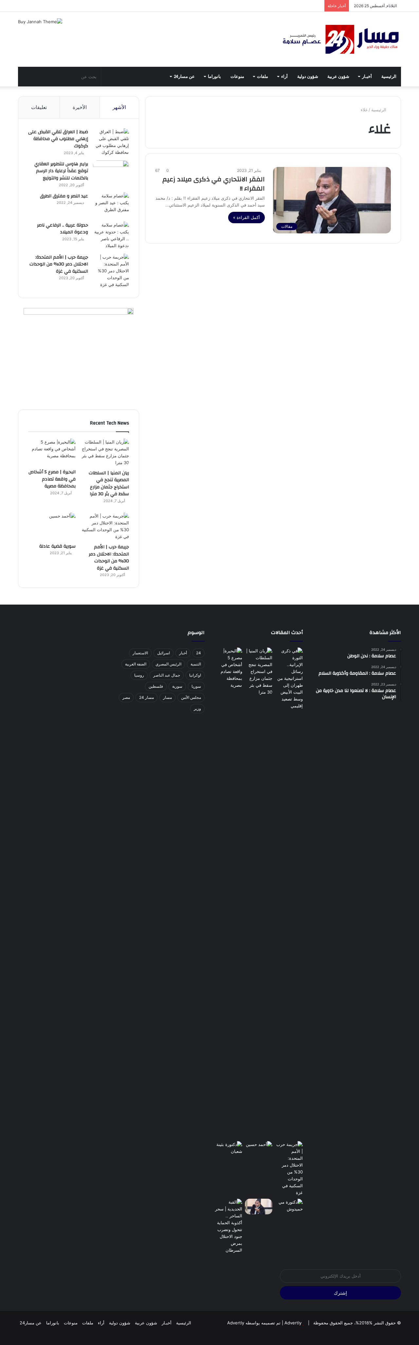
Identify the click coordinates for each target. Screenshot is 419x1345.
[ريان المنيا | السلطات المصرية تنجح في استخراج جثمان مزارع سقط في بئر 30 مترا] (105, 452)
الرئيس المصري (168, 664)
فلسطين (156, 686)
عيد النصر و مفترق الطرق (64, 196)
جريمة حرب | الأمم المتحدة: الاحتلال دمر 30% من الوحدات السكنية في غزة (58, 264)
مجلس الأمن (191, 697)
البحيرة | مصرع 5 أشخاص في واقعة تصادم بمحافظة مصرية (52, 479)
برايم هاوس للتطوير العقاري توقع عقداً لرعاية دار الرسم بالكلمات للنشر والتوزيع (61, 171)
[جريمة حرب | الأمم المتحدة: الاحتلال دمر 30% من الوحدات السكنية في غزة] (111, 271)
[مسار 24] (340, 39)
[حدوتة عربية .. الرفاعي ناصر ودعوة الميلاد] (111, 235)
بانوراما (214, 76)
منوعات (237, 76)
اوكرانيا (195, 675)
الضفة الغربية (135, 664)
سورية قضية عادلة (57, 546)
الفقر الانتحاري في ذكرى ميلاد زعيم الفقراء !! (213, 183)
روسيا (139, 675)
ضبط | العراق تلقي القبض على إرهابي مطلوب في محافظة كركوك (58, 139)
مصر (126, 697)
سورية (177, 686)
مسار (167, 697)
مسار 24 (146, 697)
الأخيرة (80, 107)
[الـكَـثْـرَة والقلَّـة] (228, 1149)
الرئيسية (388, 76)
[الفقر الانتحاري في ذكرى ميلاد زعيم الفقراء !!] (259, 1206)
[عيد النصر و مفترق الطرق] (111, 204)
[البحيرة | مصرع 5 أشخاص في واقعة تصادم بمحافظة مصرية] (52, 452)
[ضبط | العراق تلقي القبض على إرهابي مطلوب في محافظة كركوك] (111, 142)
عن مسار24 (184, 76)
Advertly (292, 1322)
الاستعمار (140, 652)
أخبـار (367, 76)
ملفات (262, 76)
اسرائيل (163, 652)
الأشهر (119, 107)
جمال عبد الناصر (166, 675)
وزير (197, 708)
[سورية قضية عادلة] (52, 526)
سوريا (196, 686)
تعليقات (39, 107)
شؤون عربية (338, 76)
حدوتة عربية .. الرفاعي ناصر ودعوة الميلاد (62, 229)
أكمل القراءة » (246, 217)
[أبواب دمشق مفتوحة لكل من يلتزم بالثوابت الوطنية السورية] (289, 1206)
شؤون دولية (307, 76)
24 (198, 652)
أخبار (183, 652)
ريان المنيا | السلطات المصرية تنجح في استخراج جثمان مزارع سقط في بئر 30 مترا (109, 484)
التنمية (196, 664)
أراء (284, 76)
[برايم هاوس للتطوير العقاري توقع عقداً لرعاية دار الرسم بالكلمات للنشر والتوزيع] (111, 172)
